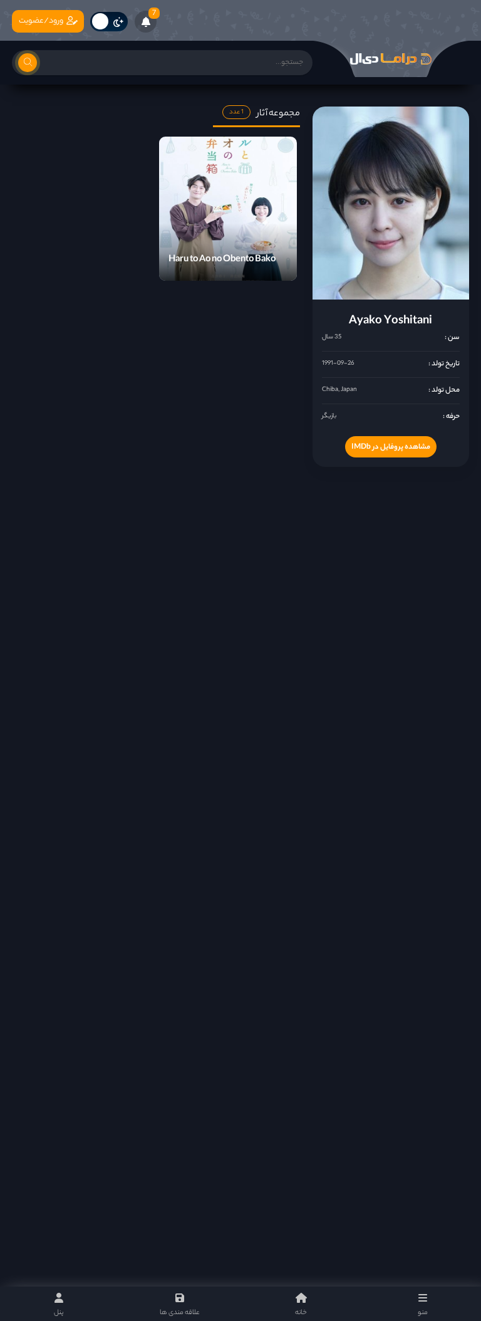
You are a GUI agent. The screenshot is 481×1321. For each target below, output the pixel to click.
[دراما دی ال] (391, 59)
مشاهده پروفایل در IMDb (390, 447)
